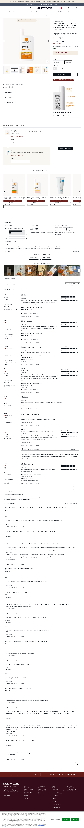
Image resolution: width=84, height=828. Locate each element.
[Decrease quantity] (55, 68)
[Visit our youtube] (68, 774)
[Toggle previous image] (4, 41)
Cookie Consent (6, 795)
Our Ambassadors (56, 796)
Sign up (37, 774)
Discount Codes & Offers (57, 793)
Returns (25, 790)
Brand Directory (55, 789)
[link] (70, 8)
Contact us (26, 795)
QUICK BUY (14, 206)
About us (54, 786)
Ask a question (63, 38)
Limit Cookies (65, 819)
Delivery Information (28, 792)
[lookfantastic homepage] (44, 8)
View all (76, 46)
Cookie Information (42, 789)
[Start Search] (30, 8)
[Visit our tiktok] (71, 774)
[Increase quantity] (63, 68)
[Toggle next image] (49, 41)
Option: (55, 59)
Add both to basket (65, 148)
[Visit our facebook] (59, 774)
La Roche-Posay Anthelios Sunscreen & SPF (30, 15)
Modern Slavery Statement (44, 790)
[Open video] (14, 70)
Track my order (27, 798)
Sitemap (54, 801)
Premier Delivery (27, 796)
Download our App (28, 787)
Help (25, 786)
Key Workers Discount (57, 804)
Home (5, 15)
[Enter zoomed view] (47, 61)
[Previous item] (4, 192)
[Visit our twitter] (62, 774)
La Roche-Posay (15, 15)
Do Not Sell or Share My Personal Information (10, 798)
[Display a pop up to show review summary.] (13, 202)
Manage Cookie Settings (55, 819)
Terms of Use (4, 826)
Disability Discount (56, 795)
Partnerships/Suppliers (57, 799)
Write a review (56, 38)
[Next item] (80, 192)
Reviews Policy (41, 793)
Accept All (75, 819)
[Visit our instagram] (65, 774)
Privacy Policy (41, 787)
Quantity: (55, 65)
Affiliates (54, 798)
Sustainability (41, 792)
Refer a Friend (55, 802)
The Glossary (55, 787)
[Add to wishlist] (75, 74)
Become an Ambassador (57, 805)
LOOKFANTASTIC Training (72, 790)
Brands (9, 15)
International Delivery (28, 793)
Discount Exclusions (28, 789)
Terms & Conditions (42, 786)
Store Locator (69, 786)
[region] (42, 819)
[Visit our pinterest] (74, 774)
